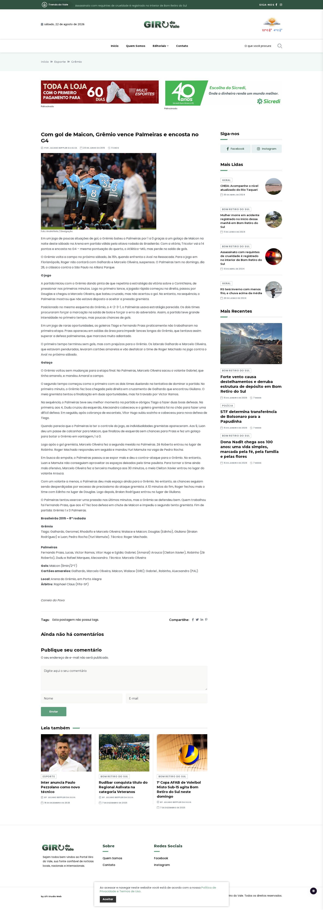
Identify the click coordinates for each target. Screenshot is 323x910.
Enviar (53, 711)
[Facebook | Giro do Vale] (276, 5)
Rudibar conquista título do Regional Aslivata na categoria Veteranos (123, 787)
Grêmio (76, 61)
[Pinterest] (206, 620)
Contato (182, 46)
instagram (269, 149)
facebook (237, 149)
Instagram (162, 865)
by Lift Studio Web (51, 896)
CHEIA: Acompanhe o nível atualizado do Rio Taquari (239, 187)
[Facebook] (193, 620)
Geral (226, 180)
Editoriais (159, 46)
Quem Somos (135, 46)
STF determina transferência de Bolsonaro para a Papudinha (248, 416)
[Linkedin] (202, 620)
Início (115, 46)
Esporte (60, 61)
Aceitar (108, 899)
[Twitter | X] (197, 620)
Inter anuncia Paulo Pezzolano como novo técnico (60, 787)
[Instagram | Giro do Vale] (281, 5)
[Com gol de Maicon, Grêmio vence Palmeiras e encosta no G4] (98, 191)
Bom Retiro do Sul (114, 776)
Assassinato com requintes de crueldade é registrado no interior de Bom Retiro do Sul (131, 5)
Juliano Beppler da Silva (63, 148)
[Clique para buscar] (280, 46)
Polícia (227, 405)
